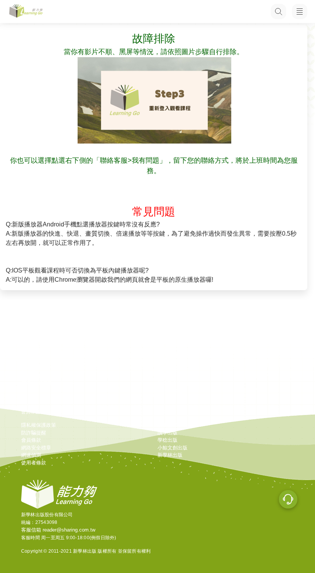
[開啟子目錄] (299, 11)
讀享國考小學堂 (175, 425)
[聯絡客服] (288, 500)
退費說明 (167, 376)
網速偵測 (31, 455)
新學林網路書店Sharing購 (49, 361)
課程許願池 (170, 391)
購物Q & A (169, 383)
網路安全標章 (36, 448)
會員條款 (31, 440)
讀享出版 (167, 433)
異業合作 (31, 368)
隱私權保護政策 (38, 425)
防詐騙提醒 (33, 433)
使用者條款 (33, 463)
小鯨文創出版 (172, 448)
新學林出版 (170, 455)
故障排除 (167, 368)
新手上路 (167, 353)
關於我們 (31, 353)
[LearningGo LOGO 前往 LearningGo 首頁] (26, 11)
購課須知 (167, 361)
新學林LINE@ (36, 383)
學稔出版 (167, 440)
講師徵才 (31, 376)
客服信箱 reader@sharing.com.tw (58, 530)
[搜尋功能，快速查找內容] (278, 11)
